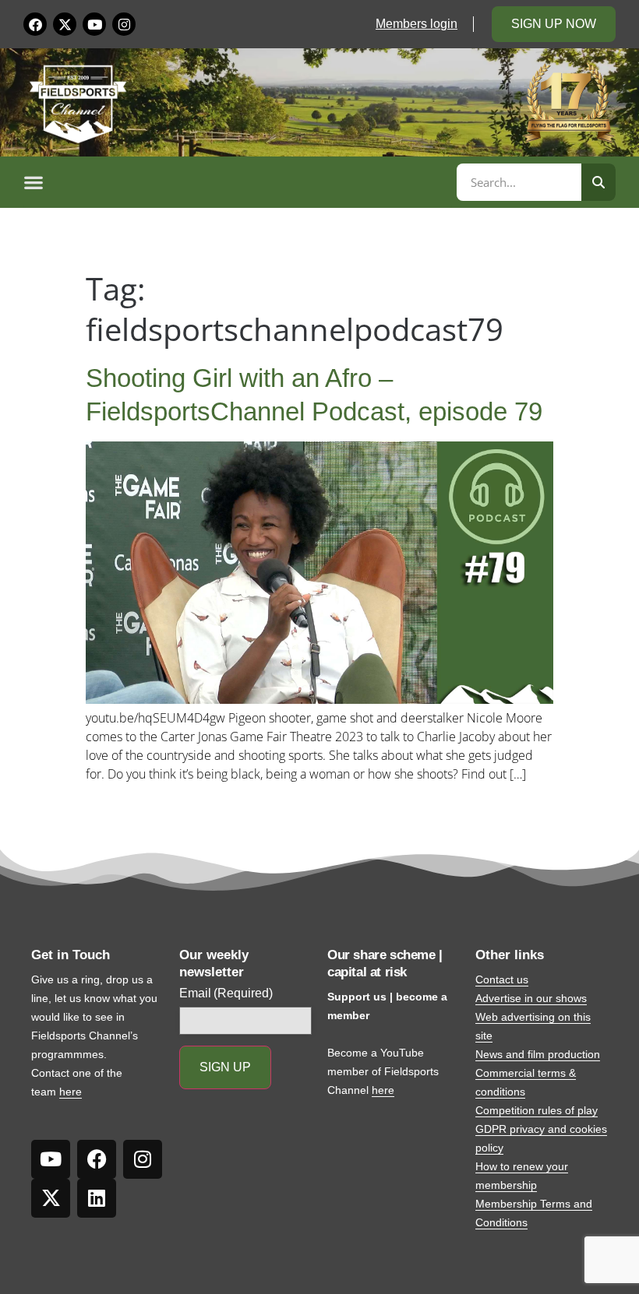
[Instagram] (124, 24)
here (70, 1091)
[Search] (598, 182)
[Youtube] (94, 24)
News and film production (537, 1054)
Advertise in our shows (531, 998)
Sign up (225, 1067)
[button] (237, 182)
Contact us (501, 979)
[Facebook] (35, 24)
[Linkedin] (96, 1198)
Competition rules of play (536, 1110)
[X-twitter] (64, 24)
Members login (416, 23)
